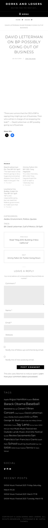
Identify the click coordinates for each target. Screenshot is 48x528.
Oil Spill (39, 227)
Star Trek (38, 444)
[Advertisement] (24, 87)
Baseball (33, 404)
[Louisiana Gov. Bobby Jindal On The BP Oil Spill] (13, 198)
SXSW (7, 447)
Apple (6, 399)
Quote (6, 436)
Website (9, 335)
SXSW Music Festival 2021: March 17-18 (20, 494)
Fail (31, 417)
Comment (10, 283)
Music (17, 428)
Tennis (29, 447)
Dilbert (6, 417)
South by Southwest (27, 444)
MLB (12, 429)
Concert (9, 412)
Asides (27, 20)
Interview (8, 425)
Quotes (33, 219)
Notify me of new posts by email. (19, 360)
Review (13, 435)
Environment (16, 219)
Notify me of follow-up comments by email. (24, 350)
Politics (26, 219)
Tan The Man (30, 58)
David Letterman (14, 227)
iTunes (14, 425)
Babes (36, 399)
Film (35, 416)
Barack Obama (14, 404)
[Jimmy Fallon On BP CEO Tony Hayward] (32, 176)
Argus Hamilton (18, 399)
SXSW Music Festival (18, 448)
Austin (29, 399)
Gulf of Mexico (29, 227)
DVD (26, 417)
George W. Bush (12, 420)
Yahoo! (6, 451)
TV (34, 448)
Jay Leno (22, 424)
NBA (35, 429)
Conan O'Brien (26, 408)
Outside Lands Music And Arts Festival (23, 432)
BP (5, 227)
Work (37, 448)
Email (8, 323)
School (12, 443)
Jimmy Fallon (34, 425)
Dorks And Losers (24, 3)
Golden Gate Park (26, 420)
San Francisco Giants (26, 439)
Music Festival (26, 428)
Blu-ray (15, 409)
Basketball (8, 409)
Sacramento (24, 435)
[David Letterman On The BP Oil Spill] (13, 175)
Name (8, 310)
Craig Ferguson (19, 413)
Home (18, 20)
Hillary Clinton (37, 420)
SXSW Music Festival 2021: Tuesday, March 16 (23, 499)
